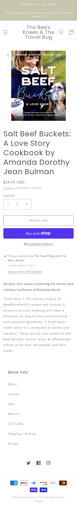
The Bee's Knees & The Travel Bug (36, 497)
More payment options (38, 244)
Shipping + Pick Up (22, 434)
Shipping (8, 188)
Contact (14, 394)
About (12, 384)
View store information (25, 272)
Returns (14, 414)
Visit (11, 404)
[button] (6, 32)
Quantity (9, 195)
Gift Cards (15, 424)
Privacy (13, 444)
